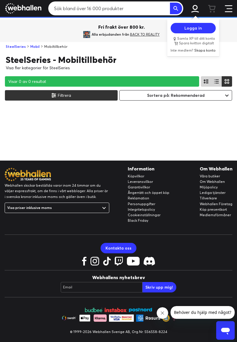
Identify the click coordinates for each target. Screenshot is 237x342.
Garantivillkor (139, 187)
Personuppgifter (141, 204)
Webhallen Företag (216, 204)
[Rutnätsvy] (227, 81)
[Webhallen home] (22, 8)
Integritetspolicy (141, 209)
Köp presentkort (213, 209)
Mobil (35, 46)
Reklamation (138, 198)
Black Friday (138, 220)
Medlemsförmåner (215, 215)
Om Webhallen (212, 181)
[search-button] (176, 8)
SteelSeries (16, 46)
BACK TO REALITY (145, 34)
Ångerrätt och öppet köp (148, 192)
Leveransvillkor (140, 181)
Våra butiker (210, 176)
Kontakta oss (118, 248)
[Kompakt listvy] (216, 81)
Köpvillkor (136, 176)
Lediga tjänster (212, 192)
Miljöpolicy (209, 187)
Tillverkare (208, 198)
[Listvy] (206, 81)
